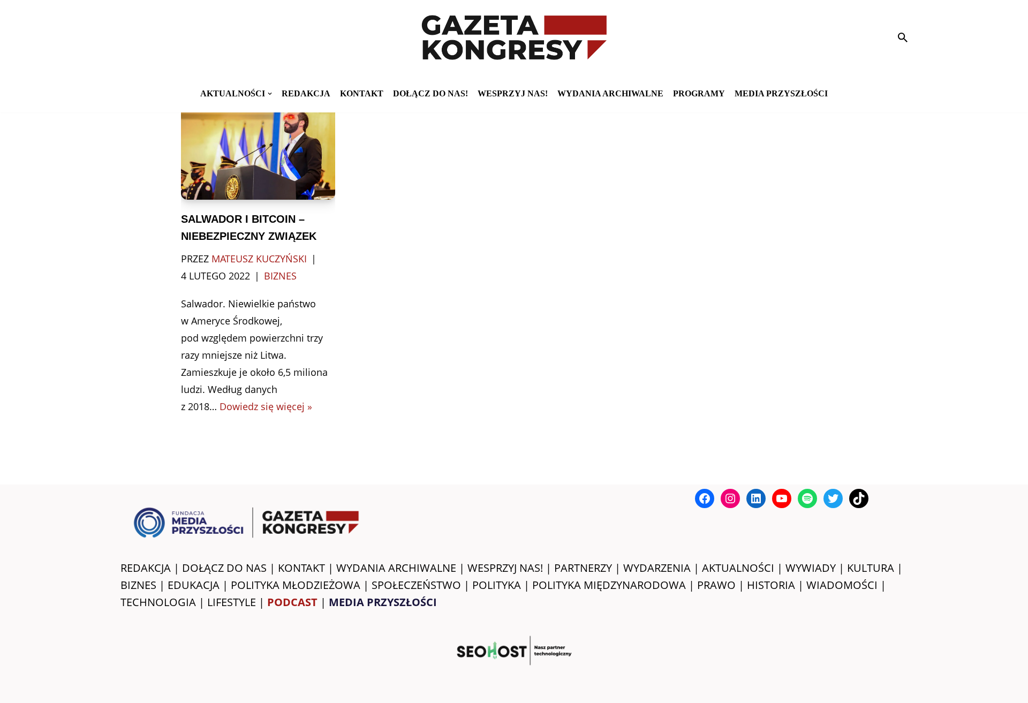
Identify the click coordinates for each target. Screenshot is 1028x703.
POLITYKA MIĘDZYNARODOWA (609, 585)
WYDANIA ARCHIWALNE (396, 568)
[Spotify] (807, 498)
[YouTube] (781, 498)
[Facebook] (704, 498)
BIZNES (138, 585)
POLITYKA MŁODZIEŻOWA (295, 585)
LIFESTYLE (231, 602)
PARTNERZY (583, 568)
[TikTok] (858, 498)
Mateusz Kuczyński (259, 258)
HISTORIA (771, 585)
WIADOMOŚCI (842, 585)
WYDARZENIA (657, 568)
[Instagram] (730, 498)
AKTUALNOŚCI (738, 568)
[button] (270, 94)
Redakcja (306, 93)
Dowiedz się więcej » (266, 406)
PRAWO (716, 585)
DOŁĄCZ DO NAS (224, 568)
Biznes (280, 275)
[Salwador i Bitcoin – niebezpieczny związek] (258, 148)
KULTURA (870, 568)
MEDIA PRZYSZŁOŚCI (781, 93)
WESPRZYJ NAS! (505, 568)
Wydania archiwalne (610, 93)
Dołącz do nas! (430, 93)
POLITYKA (496, 585)
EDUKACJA (194, 585)
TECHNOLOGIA (158, 602)
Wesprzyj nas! (513, 93)
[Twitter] (833, 498)
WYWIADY (810, 568)
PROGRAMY (699, 93)
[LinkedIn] (756, 498)
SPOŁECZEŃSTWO (416, 585)
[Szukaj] (903, 37)
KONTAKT (361, 93)
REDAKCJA (145, 568)
